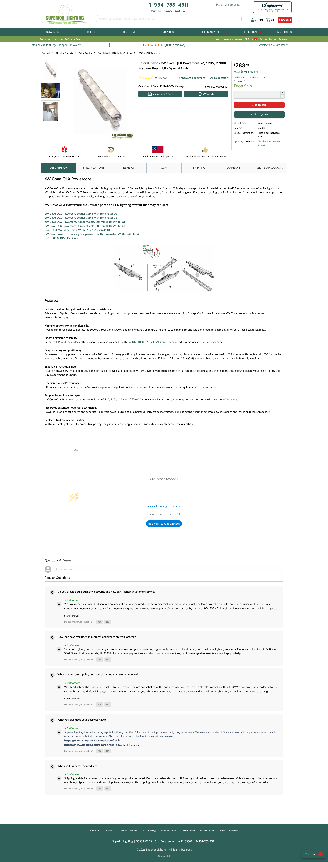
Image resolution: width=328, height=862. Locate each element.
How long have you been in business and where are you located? (96, 637)
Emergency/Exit (210, 32)
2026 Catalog (149, 831)
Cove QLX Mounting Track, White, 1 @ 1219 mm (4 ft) (77, 230)
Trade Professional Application (228, 39)
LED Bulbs (90, 32)
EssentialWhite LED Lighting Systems (115, 53)
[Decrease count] (282, 96)
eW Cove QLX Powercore (149, 53)
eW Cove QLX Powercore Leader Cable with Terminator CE (81, 217)
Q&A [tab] (164, 167)
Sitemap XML (164, 856)
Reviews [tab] (74, 450)
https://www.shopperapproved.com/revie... (93, 740)
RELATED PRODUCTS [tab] (269, 167)
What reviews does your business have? (81, 719)
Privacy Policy (207, 831)
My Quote (250, 39)
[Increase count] (282, 92)
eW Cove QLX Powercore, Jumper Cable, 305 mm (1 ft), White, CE (85, 226)
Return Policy (188, 831)
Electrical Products (64, 53)
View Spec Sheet (163, 94)
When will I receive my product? (77, 766)
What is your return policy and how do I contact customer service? (97, 674)
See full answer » (72, 616)
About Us (94, 831)
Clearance (52, 32)
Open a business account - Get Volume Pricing (61, 39)
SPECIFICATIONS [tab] (93, 167)
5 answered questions (192, 78)
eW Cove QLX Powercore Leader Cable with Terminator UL (81, 213)
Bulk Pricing (284, 32)
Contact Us (283, 39)
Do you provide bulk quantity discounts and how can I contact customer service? (106, 591)
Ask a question (219, 78)
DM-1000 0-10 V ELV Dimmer (62, 238)
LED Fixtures (130, 32)
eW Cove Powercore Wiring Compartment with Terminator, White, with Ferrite (93, 234)
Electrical (250, 32)
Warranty (208, 94)
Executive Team (168, 831)
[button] (164, 45)
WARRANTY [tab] (234, 167)
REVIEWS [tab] (129, 167)
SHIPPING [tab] (199, 167)
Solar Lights (170, 32)
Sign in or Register (267, 39)
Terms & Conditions (228, 831)
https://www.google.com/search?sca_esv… (93, 744)
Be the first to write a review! (164, 523)
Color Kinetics (85, 53)
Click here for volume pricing (269, 143)
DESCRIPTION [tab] (59, 167)
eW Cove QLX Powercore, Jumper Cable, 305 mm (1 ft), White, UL (85, 222)
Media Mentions (129, 831)
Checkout (285, 20)
